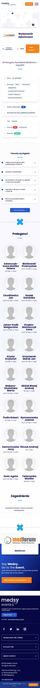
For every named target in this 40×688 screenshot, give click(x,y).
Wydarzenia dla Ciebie (13, 637)
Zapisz (22, 49)
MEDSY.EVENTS (9, 656)
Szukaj (28, 4)
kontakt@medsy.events (16, 619)
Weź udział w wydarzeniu (15, 580)
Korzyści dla (8, 647)
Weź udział (31, 48)
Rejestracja (7, 615)
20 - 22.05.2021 (16, 78)
